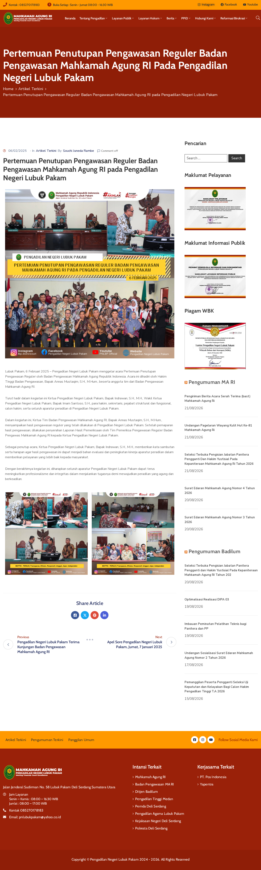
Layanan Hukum (148, 18)
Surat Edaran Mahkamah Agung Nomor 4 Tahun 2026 (220, 490)
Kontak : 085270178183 (24, 5)
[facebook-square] (194, 739)
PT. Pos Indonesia (213, 777)
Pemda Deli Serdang (150, 806)
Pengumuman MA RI (212, 382)
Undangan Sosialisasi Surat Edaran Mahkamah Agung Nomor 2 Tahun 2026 (219, 655)
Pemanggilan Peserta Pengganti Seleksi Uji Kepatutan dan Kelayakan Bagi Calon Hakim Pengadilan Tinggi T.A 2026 (217, 686)
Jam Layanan (18, 794)
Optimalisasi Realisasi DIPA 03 (207, 599)
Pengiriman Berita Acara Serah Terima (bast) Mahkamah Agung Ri (217, 398)
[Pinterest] (95, 615)
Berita (170, 18)
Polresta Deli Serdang (151, 828)
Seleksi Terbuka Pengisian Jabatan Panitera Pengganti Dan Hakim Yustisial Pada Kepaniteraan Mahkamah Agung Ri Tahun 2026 (219, 459)
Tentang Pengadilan (92, 18)
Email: (35, 817)
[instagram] (202, 739)
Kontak (26, 810)
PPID (184, 18)
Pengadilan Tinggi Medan (154, 799)
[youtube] (211, 739)
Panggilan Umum (81, 740)
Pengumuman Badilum (214, 551)
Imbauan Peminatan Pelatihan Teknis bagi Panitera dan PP (215, 626)
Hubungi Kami (204, 18)
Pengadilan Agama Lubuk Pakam (159, 814)
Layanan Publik (121, 18)
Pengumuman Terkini (47, 740)
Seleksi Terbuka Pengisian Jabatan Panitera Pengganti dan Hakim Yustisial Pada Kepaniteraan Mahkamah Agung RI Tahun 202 (221, 570)
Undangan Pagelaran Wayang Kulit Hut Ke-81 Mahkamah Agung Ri (218, 427)
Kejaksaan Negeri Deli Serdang (158, 821)
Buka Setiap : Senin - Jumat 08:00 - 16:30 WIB (83, 5)
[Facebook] (75, 615)
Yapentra (206, 784)
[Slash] (90, 639)
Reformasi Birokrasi (232, 18)
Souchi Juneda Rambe (78, 151)
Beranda (70, 18)
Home (8, 88)
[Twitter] (85, 615)
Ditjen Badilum (146, 792)
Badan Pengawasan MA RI (154, 784)
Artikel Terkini (30, 88)
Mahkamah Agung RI (150, 777)
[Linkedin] (104, 615)
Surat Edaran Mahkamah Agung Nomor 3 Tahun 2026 (220, 519)
